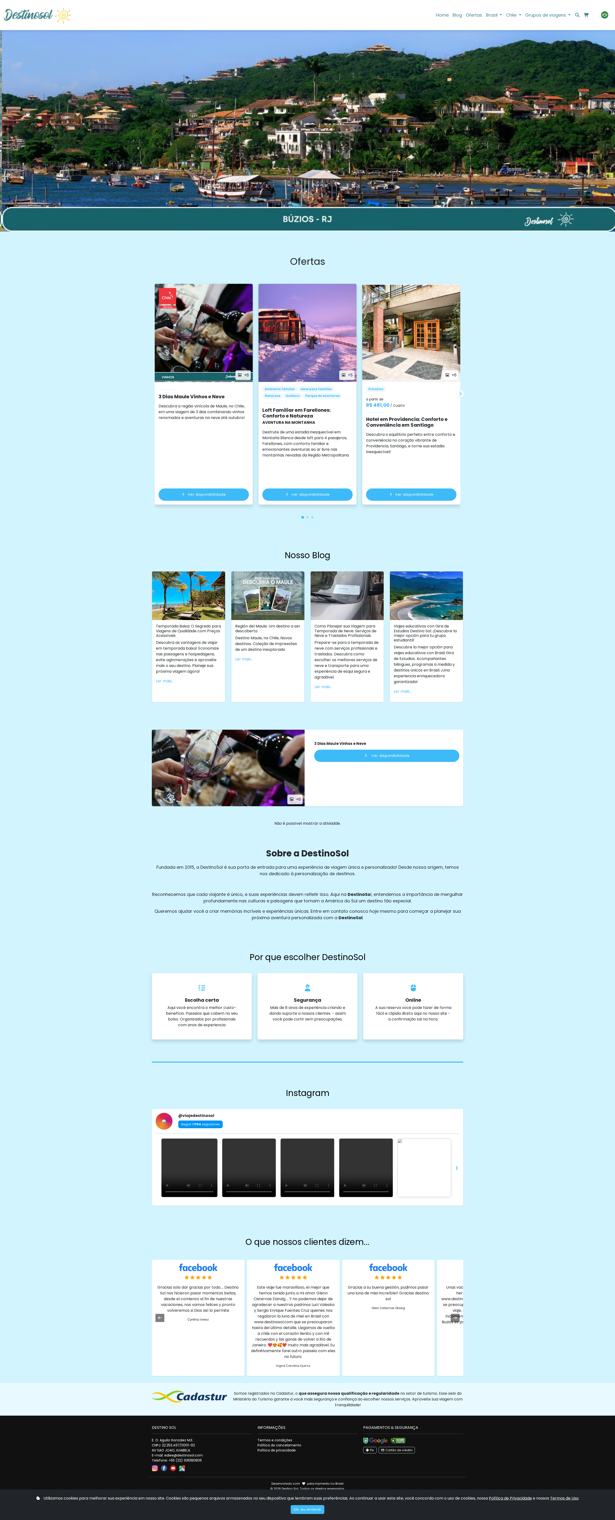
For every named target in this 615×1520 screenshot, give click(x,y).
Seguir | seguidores (200, 1124)
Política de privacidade (277, 1450)
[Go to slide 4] (284, 1205)
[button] (604, 15)
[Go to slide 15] (321, 1205)
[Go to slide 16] (324, 1205)
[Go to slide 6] (291, 1205)
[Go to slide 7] (294, 1205)
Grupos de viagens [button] (546, 15)
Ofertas (474, 15)
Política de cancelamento (279, 1445)
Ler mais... (165, 681)
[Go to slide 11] (307, 1205)
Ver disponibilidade (207, 494)
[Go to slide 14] (318, 1205)
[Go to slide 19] (334, 1205)
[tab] (302, 517)
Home (442, 15)
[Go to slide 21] (341, 1205)
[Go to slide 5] (287, 1205)
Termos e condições (275, 1440)
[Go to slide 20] (338, 1205)
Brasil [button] (492, 15)
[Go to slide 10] (304, 1205)
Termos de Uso (564, 1498)
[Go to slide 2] (277, 1205)
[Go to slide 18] (331, 1205)
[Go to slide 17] (328, 1205)
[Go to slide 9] (301, 1205)
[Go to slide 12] (311, 1205)
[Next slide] (460, 394)
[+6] (228, 768)
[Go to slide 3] (281, 1205)
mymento (322, 1484)
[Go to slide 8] (297, 1205)
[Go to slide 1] (274, 1205)
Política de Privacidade (510, 1498)
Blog (457, 15)
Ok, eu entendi (307, 1509)
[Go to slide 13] (314, 1205)
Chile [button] (512, 15)
